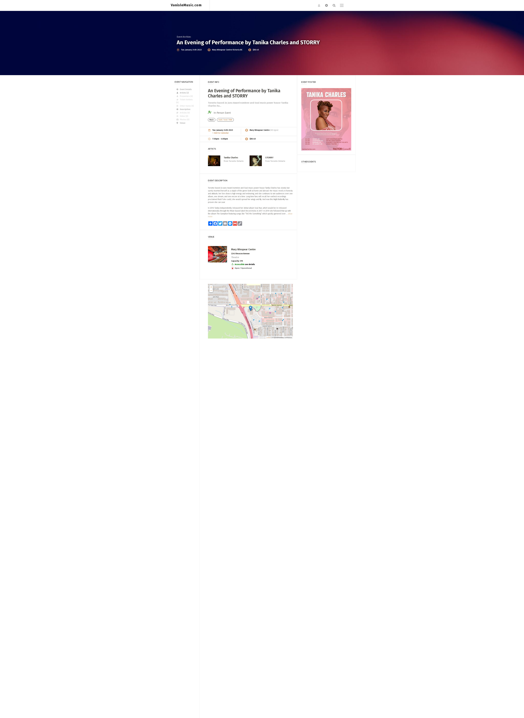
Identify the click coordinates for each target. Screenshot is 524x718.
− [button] (211, 290)
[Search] (332, 5)
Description (185, 109)
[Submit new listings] (325, 5)
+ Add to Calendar (220, 133)
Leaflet (268, 337)
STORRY (269, 157)
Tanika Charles (231, 157)
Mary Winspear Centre (222, 50)
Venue (182, 123)
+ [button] (211, 287)
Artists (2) (184, 93)
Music (211, 120)
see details (250, 264)
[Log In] (317, 5)
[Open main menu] (340, 6)
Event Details (186, 89)
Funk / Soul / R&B (225, 120)
